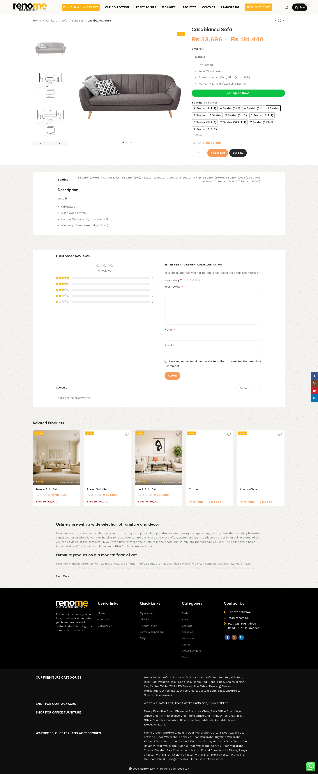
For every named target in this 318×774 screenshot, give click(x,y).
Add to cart (218, 152)
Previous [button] (41, 143)
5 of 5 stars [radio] (198, 280)
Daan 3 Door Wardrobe (194, 746)
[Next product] (283, 21)
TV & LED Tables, (181, 686)
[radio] (204, 108)
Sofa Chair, (197, 677)
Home (37, 20)
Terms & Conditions (152, 631)
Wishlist (144, 619)
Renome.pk (147, 768)
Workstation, (153, 690)
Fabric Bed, (185, 682)
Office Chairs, (189, 690)
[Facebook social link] (227, 637)
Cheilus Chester (154, 750)
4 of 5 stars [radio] (196, 280)
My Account (147, 613)
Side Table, (201, 686)
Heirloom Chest (154, 759)
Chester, (150, 695)
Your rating (173, 280)
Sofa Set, (211, 677)
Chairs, (231, 682)
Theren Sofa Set (97, 489)
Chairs (185, 657)
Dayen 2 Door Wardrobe (160, 746)
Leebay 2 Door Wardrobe (196, 737)
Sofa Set (78, 20)
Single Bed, (201, 682)
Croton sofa (196, 489)
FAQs (143, 638)
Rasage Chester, (178, 759)
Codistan (183, 768)
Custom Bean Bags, (212, 690)
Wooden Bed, (167, 682)
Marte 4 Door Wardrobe (226, 732)
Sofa (64, 20)
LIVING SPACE (218, 703)
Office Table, (171, 690)
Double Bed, (217, 682)
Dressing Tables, (220, 686)
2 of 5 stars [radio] (190, 280)
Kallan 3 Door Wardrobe (160, 741)
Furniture (51, 20)
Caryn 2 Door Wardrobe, (227, 746)
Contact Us (105, 625)
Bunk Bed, (151, 682)
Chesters (187, 625)
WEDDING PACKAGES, (159, 703)
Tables (186, 644)
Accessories (164, 695)
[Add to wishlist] (75, 434)
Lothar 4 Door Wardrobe (161, 737)
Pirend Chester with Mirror (219, 750)
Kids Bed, (237, 677)
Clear (199, 135)
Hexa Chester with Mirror (228, 754)
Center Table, (159, 686)
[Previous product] (276, 21)
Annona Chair (248, 489)
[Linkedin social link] (241, 637)
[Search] (286, 7)
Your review (174, 286)
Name (170, 329)
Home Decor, (153, 677)
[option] (50, 46)
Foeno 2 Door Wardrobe (160, 732)
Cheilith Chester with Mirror (190, 754)
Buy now (238, 152)
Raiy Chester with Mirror (183, 750)
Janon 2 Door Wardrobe (195, 741)
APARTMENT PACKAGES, (191, 703)
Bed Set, (224, 677)
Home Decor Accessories (207, 759)
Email (170, 345)
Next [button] (59, 143)
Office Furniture (191, 650)
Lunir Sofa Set (147, 489)
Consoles (187, 631)
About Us (103, 619)
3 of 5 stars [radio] (193, 280)
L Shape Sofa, (180, 677)
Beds (185, 613)
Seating (197, 102)
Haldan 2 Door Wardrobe (230, 741)
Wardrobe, (233, 690)
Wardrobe (188, 638)
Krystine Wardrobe (228, 737)
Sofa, (166, 677)
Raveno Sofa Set (46, 489)
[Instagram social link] (234, 637)
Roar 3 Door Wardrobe (193, 732)
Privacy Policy (148, 625)
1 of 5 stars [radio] (187, 280)
